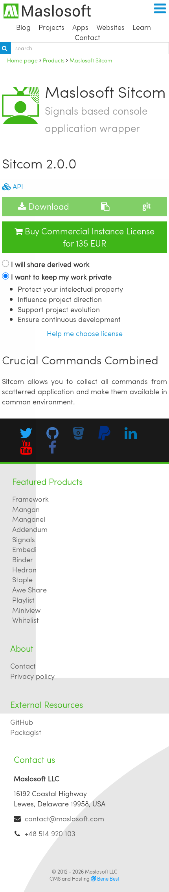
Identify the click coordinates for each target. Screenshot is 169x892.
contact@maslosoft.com (64, 818)
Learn (141, 27)
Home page (22, 60)
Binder (22, 559)
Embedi (24, 549)
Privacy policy (32, 676)
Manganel (28, 519)
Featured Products (47, 481)
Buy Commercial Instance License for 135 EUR (88, 237)
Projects (51, 27)
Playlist (23, 600)
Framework (30, 499)
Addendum (30, 529)
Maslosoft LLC (101, 871)
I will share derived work (50, 264)
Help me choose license (85, 333)
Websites (110, 27)
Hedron (24, 569)
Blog (23, 27)
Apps (80, 27)
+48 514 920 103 (50, 833)
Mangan (26, 509)
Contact (87, 37)
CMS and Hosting (84, 878)
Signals (23, 539)
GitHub (21, 722)
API (17, 186)
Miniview (26, 610)
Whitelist (25, 620)
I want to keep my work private (61, 276)
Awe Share (29, 589)
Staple (22, 579)
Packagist (25, 732)
